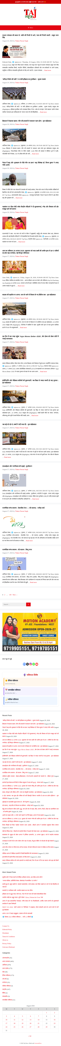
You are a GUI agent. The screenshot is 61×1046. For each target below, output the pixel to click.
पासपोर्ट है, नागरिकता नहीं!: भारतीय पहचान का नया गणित (17, 890)
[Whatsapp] (33, 664)
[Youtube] (36, 664)
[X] (27, 664)
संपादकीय (5, 996)
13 (30, 1020)
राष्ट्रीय (4, 989)
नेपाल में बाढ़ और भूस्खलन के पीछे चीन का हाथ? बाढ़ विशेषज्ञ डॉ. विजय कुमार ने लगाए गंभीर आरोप (28, 727)
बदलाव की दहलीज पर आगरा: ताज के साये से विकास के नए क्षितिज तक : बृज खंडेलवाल (29, 295)
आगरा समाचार (6, 961)
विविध (3, 993)
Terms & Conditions (8, 936)
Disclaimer (5, 933)
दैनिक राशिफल (6, 975)
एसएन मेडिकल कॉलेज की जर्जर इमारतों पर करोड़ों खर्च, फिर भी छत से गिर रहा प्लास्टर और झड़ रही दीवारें (30, 860)
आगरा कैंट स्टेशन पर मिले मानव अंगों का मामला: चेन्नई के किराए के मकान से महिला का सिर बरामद (28, 847)
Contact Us (5, 926)
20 (30, 1023)
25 (14, 1027)
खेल (3, 972)
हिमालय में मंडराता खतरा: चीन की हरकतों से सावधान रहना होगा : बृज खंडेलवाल (26, 121)
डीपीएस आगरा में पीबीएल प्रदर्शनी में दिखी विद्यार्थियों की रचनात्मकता (20, 853)
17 (6, 1023)
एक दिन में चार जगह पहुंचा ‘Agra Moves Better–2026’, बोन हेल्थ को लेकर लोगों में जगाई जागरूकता (30, 749)
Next (15, 595)
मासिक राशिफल (6, 986)
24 (6, 1027)
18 (14, 1023)
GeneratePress (37, 1043)
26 (22, 1027)
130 (10, 595)
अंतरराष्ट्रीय (5, 958)
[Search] (28, 604)
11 (14, 1020)
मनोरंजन (4, 982)
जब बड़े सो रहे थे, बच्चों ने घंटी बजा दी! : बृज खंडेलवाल (19, 424)
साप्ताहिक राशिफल (7, 1000)
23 (54, 1023)
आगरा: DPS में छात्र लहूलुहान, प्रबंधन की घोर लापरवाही (17, 913)
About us (5, 940)
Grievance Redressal (8, 947)
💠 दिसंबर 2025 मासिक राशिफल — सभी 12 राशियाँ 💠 (17, 917)
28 (38, 1027)
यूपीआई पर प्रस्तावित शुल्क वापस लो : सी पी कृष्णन (15, 802)
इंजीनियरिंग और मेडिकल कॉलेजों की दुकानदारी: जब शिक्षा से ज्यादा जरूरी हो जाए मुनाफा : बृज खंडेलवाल (30, 756)
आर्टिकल (4, 965)
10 (6, 1020)
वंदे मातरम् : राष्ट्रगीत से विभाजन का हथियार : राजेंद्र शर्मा (17, 805)
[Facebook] (24, 664)
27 (30, 1027)
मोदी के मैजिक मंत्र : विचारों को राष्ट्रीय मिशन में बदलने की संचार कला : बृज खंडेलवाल (25, 831)
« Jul (29, 1036)
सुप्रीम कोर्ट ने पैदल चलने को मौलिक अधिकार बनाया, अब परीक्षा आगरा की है (22, 877)
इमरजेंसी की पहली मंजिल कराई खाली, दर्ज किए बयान (16, 857)
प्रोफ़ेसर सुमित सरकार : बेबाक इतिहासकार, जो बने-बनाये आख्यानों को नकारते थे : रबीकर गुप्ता (28, 776)
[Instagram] (30, 664)
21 (38, 1023)
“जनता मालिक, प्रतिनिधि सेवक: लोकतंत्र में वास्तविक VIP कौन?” (20, 880)
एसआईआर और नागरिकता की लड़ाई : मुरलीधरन (17, 466)
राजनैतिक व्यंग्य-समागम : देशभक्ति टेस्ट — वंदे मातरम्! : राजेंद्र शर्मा (23, 508)
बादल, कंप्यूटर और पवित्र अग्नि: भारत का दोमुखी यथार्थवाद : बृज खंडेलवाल (22, 792)
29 (46, 1027)
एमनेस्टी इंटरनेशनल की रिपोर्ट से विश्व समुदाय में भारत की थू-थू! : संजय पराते (22, 782)
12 (22, 1020)
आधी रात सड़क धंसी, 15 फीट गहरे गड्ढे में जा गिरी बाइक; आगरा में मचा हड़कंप (23, 815)
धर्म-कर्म (4, 979)
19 (22, 1023)
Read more (47, 70)
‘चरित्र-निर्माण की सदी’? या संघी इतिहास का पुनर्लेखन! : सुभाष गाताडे (24, 79)
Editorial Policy (7, 929)
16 (54, 1020)
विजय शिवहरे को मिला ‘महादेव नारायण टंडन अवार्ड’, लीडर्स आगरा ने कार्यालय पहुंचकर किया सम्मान (30, 825)
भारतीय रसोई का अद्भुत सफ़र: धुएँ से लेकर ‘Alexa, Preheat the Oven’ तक (22, 897)
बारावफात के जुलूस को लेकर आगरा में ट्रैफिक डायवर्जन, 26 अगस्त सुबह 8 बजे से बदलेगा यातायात (30, 834)
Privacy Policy (6, 943)
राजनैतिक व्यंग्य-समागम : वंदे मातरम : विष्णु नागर (17, 550)
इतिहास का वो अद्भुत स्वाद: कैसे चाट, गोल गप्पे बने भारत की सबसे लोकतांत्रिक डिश (24, 894)
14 (38, 1020)
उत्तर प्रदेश (5, 968)
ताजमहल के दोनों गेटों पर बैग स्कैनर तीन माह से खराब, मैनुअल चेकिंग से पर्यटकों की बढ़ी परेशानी (28, 841)
